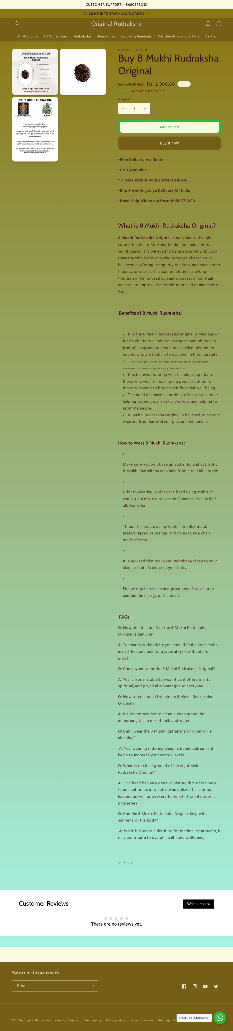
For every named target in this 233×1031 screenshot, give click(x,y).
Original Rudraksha (36, 1020)
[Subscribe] (92, 985)
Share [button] (128, 863)
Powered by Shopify (64, 1020)
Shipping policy (168, 1020)
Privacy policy (116, 1020)
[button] (17, 23)
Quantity (124, 99)
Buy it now (169, 143)
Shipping (124, 91)
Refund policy (92, 1020)
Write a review (198, 904)
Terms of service (141, 1020)
